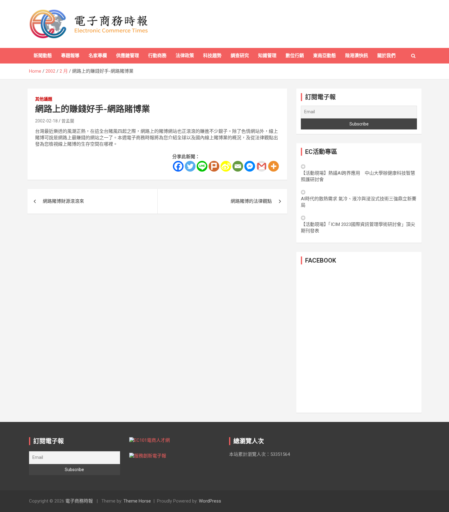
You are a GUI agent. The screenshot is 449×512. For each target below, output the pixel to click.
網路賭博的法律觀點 (251, 201)
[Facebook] (178, 166)
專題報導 (70, 55)
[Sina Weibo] (226, 166)
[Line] (202, 166)
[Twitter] (190, 166)
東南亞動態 (324, 55)
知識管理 (267, 55)
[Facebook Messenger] (249, 166)
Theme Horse (137, 501)
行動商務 (157, 55)
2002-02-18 (46, 120)
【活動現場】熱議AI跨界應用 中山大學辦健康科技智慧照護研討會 (358, 176)
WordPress (210, 501)
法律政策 (185, 55)
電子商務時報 (79, 501)
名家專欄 (98, 55)
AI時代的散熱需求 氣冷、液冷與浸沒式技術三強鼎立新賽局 (358, 202)
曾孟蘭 (67, 120)
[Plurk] (214, 166)
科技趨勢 (212, 55)
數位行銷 (295, 55)
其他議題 (43, 98)
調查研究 (240, 55)
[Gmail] (261, 166)
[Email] (237, 166)
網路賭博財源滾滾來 (63, 201)
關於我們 (386, 55)
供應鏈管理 (127, 55)
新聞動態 (43, 55)
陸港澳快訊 (356, 55)
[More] (273, 166)
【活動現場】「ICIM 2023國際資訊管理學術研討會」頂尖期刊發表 (358, 228)
